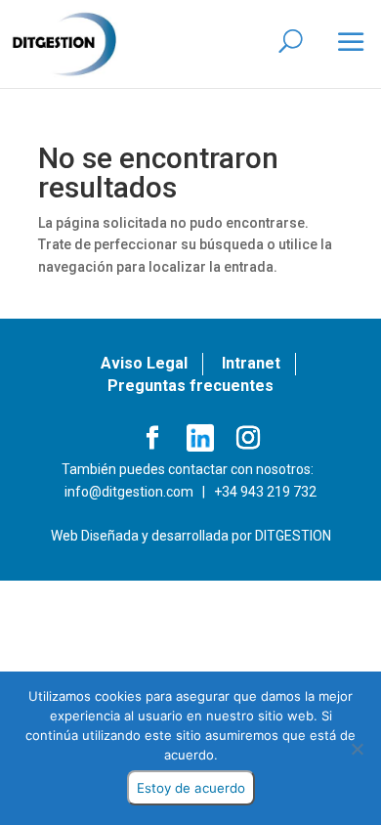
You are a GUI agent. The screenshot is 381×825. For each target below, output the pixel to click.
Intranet (251, 363)
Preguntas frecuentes (190, 385)
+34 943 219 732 (265, 491)
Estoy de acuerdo (191, 788)
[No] (356, 749)
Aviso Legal (144, 363)
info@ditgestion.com (128, 491)
